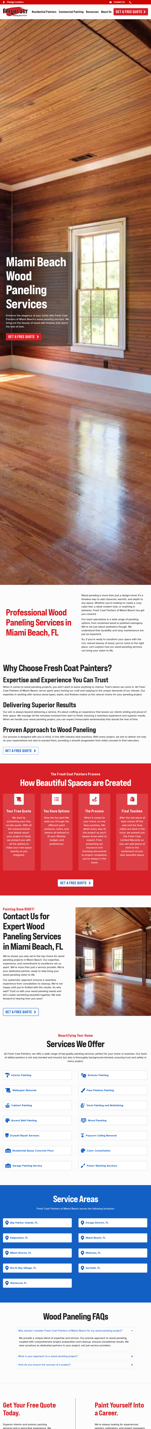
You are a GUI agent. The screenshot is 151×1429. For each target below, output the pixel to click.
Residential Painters (44, 11)
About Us (106, 11)
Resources (92, 11)
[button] (23, 336)
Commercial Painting (71, 11)
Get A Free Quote (129, 12)
